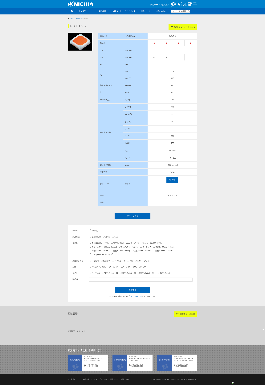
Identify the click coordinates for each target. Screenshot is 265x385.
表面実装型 (96, 237)
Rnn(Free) (96, 273)
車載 (131, 261)
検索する (132, 290)
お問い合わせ (132, 216)
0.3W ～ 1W (106, 267)
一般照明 (95, 261)
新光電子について (74, 379)
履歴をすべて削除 (187, 314)
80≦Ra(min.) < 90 (129, 273)
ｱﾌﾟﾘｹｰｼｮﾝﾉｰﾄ (103, 379)
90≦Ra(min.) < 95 (148, 273)
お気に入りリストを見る (184, 27)
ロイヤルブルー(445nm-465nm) (104, 247)
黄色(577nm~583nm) (121, 251)
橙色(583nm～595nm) (142, 251)
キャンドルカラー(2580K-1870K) (149, 243)
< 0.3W (95, 267)
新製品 (95, 231)
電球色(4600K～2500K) (122, 243)
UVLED (94, 379)
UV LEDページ (136, 296)
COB (116, 237)
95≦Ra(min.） (165, 273)
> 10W (143, 267)
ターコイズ (146, 247)
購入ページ (114, 379)
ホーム (72, 18)
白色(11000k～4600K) (100, 243)
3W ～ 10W (132, 267)
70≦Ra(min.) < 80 (111, 273)
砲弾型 (107, 237)
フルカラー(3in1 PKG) (101, 255)
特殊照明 (106, 261)
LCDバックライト (144, 261)
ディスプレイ (119, 261)
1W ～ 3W (120, 267)
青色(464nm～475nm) (129, 247)
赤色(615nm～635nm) (164, 251)
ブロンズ (117, 255)
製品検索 (79, 18)
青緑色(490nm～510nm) (164, 247)
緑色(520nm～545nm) (100, 251)
